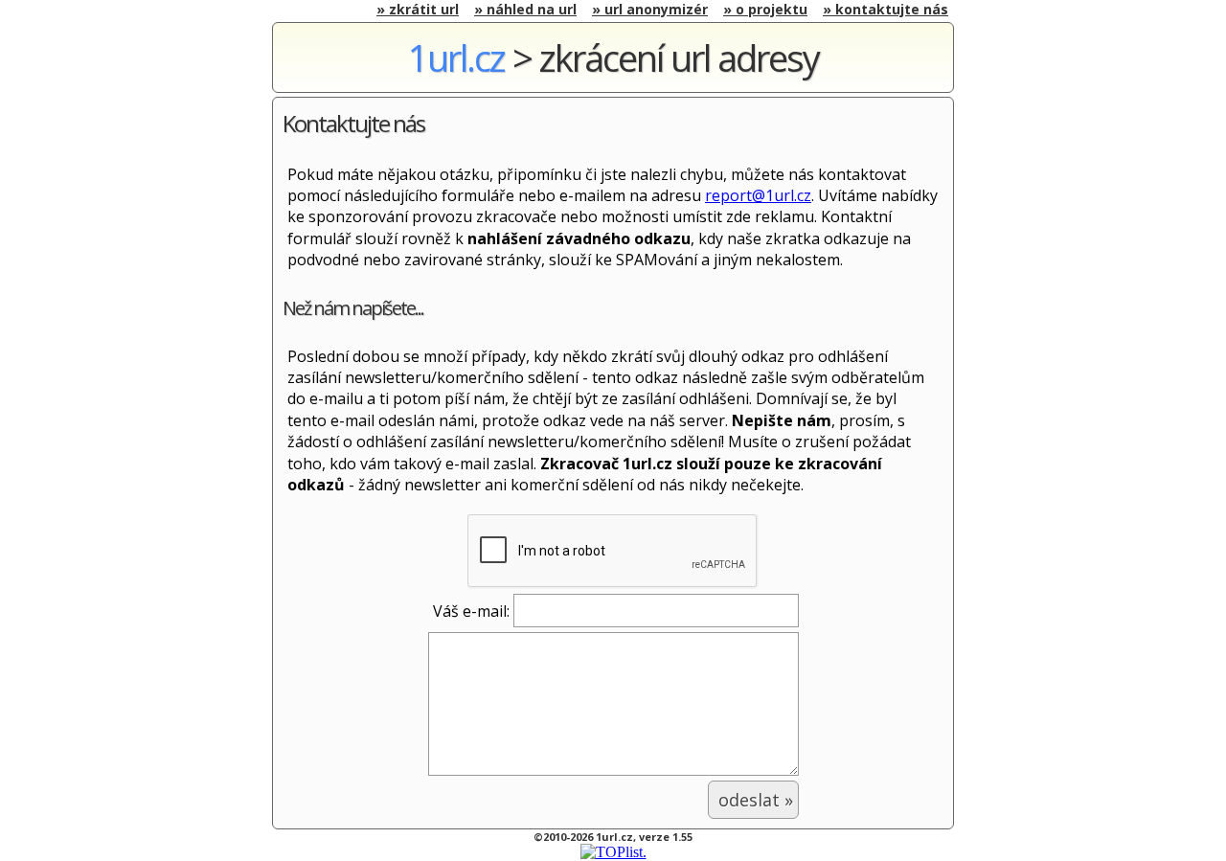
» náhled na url (525, 9)
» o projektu (765, 9)
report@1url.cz (758, 195)
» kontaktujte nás (885, 9)
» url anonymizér (650, 9)
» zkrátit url (417, 9)
